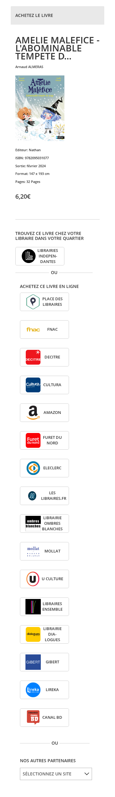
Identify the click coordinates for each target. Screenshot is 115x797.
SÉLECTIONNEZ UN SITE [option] (47, 774)
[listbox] (56, 774)
